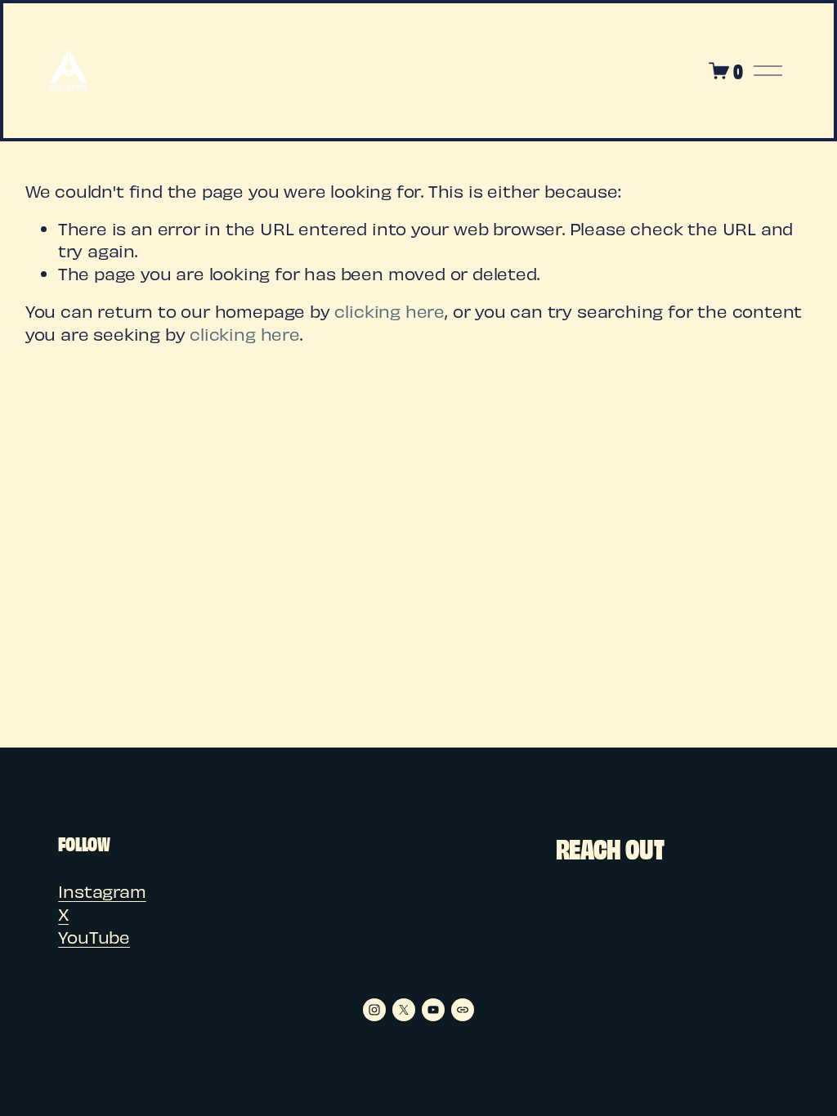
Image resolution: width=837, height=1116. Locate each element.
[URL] (462, 1009)
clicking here (389, 311)
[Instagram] (374, 1009)
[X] (403, 1009)
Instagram (101, 891)
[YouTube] (433, 1009)
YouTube (94, 936)
